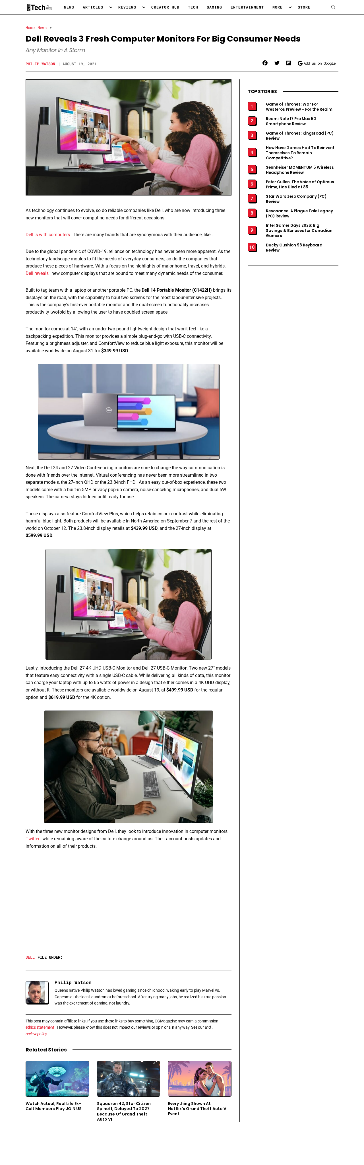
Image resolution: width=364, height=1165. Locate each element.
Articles (93, 7)
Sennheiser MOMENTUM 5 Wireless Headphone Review (300, 170)
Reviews (127, 7)
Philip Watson (40, 63)
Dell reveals (37, 273)
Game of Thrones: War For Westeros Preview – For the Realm (299, 107)
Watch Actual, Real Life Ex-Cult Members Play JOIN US (54, 1106)
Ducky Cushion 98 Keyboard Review (294, 248)
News (69, 7)
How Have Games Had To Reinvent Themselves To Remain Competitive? (300, 153)
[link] (265, 63)
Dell (30, 957)
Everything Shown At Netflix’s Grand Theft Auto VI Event (198, 1109)
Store (304, 7)
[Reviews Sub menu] (144, 7)
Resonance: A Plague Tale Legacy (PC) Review (299, 214)
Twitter (33, 838)
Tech (193, 7)
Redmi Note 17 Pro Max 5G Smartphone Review (291, 121)
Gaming (214, 7)
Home (30, 27)
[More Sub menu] (290, 7)
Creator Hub (165, 7)
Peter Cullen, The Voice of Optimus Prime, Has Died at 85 (300, 185)
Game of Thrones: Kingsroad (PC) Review (300, 136)
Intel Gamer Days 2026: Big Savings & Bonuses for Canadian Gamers (299, 230)
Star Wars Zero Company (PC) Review (296, 199)
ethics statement (40, 1027)
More (277, 7)
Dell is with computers (48, 234)
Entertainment (247, 7)
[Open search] (333, 7)
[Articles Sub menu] (111, 7)
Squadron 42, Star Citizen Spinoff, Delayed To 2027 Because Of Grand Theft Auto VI (124, 1111)
